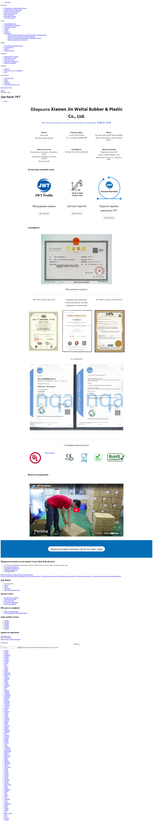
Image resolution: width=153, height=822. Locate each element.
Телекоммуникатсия (10, 24)
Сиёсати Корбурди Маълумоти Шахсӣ (15, 613)
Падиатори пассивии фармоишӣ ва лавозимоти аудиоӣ (24, 38)
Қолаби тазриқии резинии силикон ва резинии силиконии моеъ (27, 35)
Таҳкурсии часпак (9, 18)
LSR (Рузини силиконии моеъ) (13, 46)
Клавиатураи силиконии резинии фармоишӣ (21, 36)
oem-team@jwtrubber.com (11, 568)
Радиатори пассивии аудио (49, 576)
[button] (76, 549)
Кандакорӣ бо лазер (10, 16)
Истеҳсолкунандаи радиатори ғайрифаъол (13, 576)
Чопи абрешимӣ (9, 14)
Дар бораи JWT (9, 78)
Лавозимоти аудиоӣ (10, 58)
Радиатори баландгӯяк (34, 576)
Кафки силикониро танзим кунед (18, 40)
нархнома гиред (5, 636)
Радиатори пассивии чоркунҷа (67, 576)
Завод (6, 80)
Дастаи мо (7, 83)
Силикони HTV (9, 47)
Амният (6, 28)
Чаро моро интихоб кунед (12, 84)
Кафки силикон (9, 50)
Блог (5, 72)
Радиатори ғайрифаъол (11, 61)
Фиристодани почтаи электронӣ (10, 639)
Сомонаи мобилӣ (27, 574)
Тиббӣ (6, 30)
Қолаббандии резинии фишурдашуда (15, 8)
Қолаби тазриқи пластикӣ (12, 11)
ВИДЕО (6, 69)
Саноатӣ (6, 32)
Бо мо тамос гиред (6, 87)
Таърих (6, 81)
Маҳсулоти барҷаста (7, 574)
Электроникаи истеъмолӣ (12, 25)
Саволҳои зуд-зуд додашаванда (13, 70)
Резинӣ (6, 49)
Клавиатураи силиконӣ (11, 56)
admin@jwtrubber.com (10, 570)
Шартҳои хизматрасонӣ (11, 611)
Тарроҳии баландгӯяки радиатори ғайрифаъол (107, 576)
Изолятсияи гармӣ (9, 27)
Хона (5, 101)
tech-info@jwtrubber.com (11, 567)
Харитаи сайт (18, 574)
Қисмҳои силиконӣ (10, 63)
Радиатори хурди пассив (84, 576)
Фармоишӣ (7, 33)
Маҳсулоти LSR (9, 60)
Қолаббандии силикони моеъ (13, 10)
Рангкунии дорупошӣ (10, 13)
